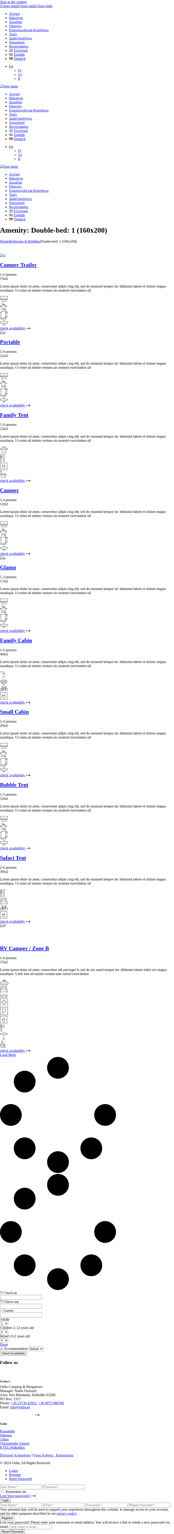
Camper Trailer (18, 265)
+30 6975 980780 (51, 1403)
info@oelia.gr (20, 1407)
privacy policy (67, 1513)
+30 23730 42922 (23, 1403)
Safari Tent (13, 858)
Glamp (8, 567)
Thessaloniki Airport (14, 1443)
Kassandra (7, 1431)
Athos (4, 1439)
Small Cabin (14, 712)
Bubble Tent (14, 785)
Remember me (15, 1492)
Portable (10, 342)
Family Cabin (16, 640)
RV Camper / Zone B (24, 948)
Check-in (10, 1293)
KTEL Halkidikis (12, 1447)
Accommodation (16, 1349)
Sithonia (6, 1435)
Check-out (11, 1302)
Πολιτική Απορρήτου (15, 1455)
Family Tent (14, 415)
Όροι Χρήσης (45, 1455)
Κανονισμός (64, 1455)
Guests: (8, 1310)
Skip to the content (13, 2)
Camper (9, 490)
